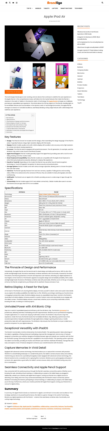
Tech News (78, 8)
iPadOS (7, 409)
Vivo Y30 (43, 417)
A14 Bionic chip (17, 406)
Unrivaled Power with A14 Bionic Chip (17, 125)
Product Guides (82, 85)
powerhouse (35, 409)
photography (26, 409)
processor (63, 310)
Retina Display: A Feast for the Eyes (16, 123)
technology (57, 409)
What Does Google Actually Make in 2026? (90, 47)
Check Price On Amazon (13, 92)
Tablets (46, 8)
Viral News (55, 428)
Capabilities (36, 406)
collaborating (44, 406)
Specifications (11, 119)
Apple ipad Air (27, 406)
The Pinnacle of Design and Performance (18, 121)
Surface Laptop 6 (31, 417)
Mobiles (38, 8)
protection (42, 409)
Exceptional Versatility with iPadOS (16, 126)
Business (80, 67)
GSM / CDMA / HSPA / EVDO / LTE (49, 194)
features (61, 406)
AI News (79, 64)
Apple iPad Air (53, 101)
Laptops (55, 8)
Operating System (15, 409)
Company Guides (82, 70)
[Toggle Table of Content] (32, 115)
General (79, 76)
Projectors (80, 88)
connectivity (54, 406)
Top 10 (29, 8)
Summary (9, 132)
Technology (81, 100)
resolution (50, 409)
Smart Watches (66, 8)
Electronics (80, 73)
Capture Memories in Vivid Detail (16, 128)
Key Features (10, 117)
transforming (66, 409)
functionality (68, 406)
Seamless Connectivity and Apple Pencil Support (20, 130)
